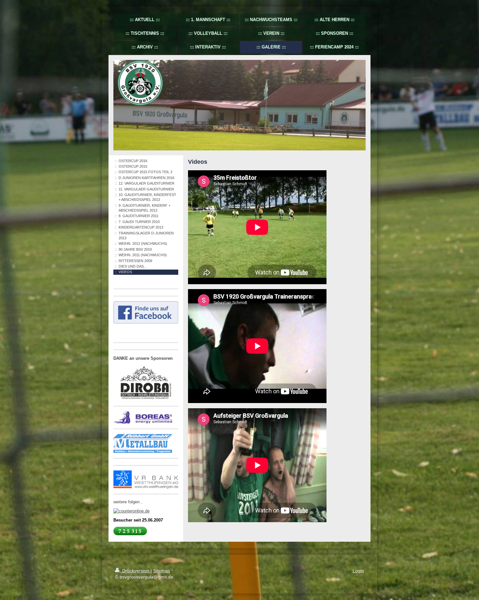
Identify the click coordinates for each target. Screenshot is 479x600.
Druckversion (136, 570)
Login (358, 570)
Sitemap (161, 570)
